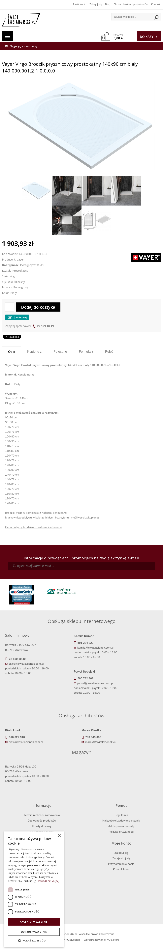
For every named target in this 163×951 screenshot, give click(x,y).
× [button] (59, 835)
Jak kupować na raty (121, 826)
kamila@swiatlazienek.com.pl (95, 647)
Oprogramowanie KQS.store (101, 939)
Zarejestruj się (121, 858)
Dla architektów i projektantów (131, 4)
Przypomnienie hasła (121, 863)
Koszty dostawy (41, 826)
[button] (34, 940)
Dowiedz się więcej (48, 881)
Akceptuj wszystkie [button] (34, 921)
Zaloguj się (95, 4)
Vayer (20, 259)
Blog (107, 4)
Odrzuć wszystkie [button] (34, 932)
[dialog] (34, 889)
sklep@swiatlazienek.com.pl (26, 663)
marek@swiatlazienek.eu (100, 741)
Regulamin (121, 815)
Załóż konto (79, 4)
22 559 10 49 (45, 326)
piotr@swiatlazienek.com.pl (26, 741)
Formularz (86, 351)
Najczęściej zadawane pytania (121, 820)
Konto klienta (121, 869)
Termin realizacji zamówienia (42, 815)
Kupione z (34, 351)
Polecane (60, 351)
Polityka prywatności (121, 831)
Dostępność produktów (41, 820)
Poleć (109, 351)
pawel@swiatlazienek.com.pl (95, 683)
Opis (11, 351)
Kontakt (155, 4)
